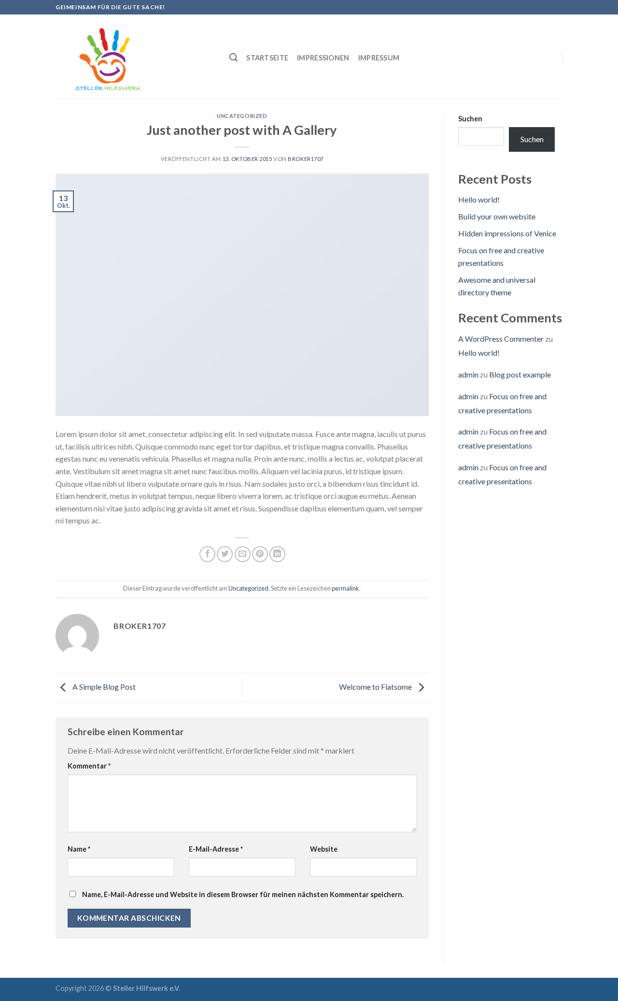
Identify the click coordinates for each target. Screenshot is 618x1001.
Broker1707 (305, 159)
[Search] (233, 58)
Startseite (267, 58)
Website (323, 849)
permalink (345, 588)
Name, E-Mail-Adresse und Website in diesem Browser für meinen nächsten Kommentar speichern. (243, 894)
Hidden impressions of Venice (507, 233)
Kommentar (89, 766)
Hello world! (479, 199)
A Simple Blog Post (103, 686)
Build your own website (496, 216)
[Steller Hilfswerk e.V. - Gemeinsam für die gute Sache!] (135, 57)
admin (468, 374)
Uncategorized (242, 116)
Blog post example (520, 374)
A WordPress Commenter (501, 338)
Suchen (470, 119)
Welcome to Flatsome (376, 686)
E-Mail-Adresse (216, 849)
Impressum (379, 58)
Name (79, 849)
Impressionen (323, 58)
